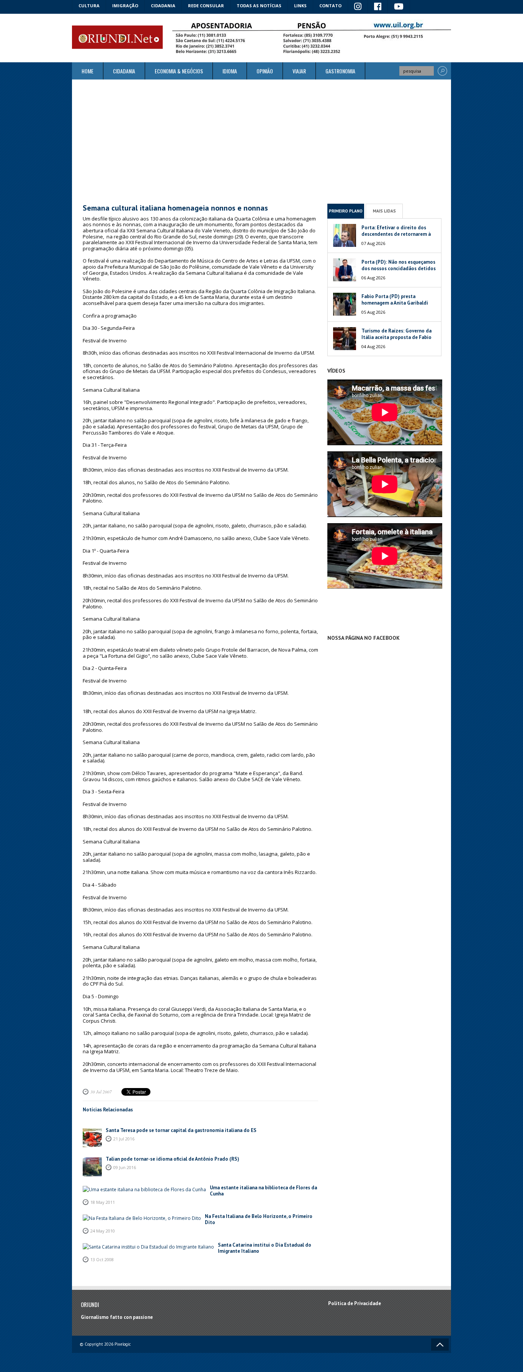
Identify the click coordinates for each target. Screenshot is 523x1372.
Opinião (265, 71)
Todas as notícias (259, 5)
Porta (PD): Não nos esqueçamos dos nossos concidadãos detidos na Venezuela (398, 268)
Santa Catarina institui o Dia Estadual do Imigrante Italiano (264, 1248)
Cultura (89, 5)
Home (87, 71)
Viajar (299, 71)
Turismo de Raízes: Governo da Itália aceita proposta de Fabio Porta (396, 337)
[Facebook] (378, 7)
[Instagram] (358, 7)
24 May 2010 (102, 1231)
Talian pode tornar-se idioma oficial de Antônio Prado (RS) (172, 1159)
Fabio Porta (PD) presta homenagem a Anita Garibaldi (394, 299)
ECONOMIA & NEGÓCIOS (179, 71)
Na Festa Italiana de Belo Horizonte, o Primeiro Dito (258, 1219)
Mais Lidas (384, 211)
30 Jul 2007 (101, 1092)
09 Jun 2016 (124, 1167)
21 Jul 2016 (123, 1139)
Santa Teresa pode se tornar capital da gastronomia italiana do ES (181, 1130)
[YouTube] (399, 7)
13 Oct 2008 (102, 1259)
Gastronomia (340, 71)
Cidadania (163, 5)
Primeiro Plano (346, 211)
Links (300, 5)
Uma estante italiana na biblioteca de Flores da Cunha (263, 1190)
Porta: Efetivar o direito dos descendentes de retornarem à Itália (396, 234)
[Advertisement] (261, 141)
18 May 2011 (102, 1202)
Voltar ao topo (440, 1344)
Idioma (229, 71)
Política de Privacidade (354, 1303)
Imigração (125, 5)
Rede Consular (206, 5)
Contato (330, 5)
